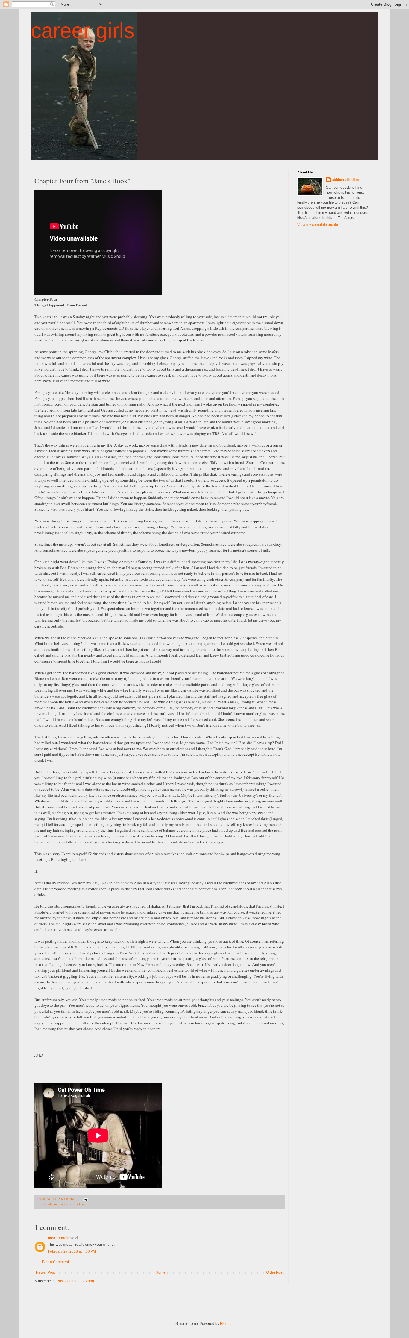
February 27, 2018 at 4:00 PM (72, 1251)
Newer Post (45, 1272)
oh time (53, 1204)
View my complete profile (317, 225)
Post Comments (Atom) (75, 1281)
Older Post (274, 1272)
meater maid (58, 1238)
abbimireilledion (345, 180)
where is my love (72, 1204)
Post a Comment (55, 1262)
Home (161, 1272)
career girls (82, 30)
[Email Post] (85, 1199)
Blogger (226, 1324)
